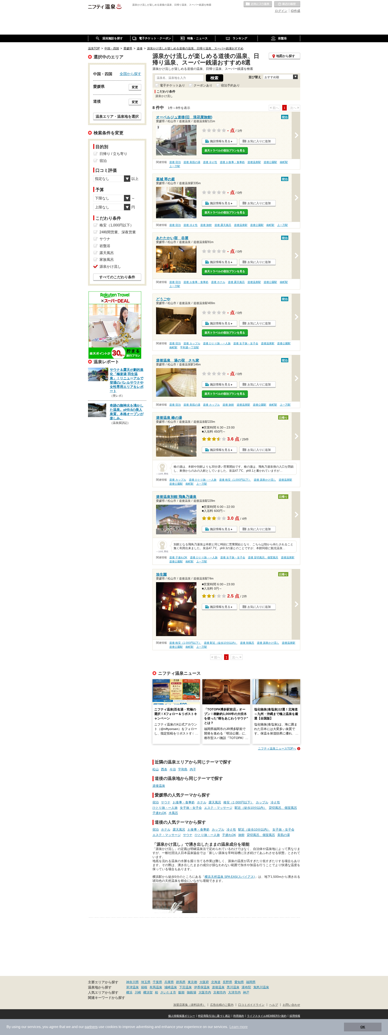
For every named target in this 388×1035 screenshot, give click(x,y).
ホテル (201, 802)
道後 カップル (191, 343)
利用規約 (238, 1015)
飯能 (181, 992)
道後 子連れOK (178, 557)
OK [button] (362, 1027)
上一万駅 (174, 166)
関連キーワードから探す (106, 998)
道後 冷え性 (210, 162)
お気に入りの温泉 (258, 4)
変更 (135, 87)
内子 (193, 769)
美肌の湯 (283, 835)
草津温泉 (132, 987)
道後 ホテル (218, 282)
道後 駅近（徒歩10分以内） (220, 642)
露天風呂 (215, 802)
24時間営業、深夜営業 (117, 232)
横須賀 (148, 992)
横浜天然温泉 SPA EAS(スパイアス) (230, 876)
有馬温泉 (156, 987)
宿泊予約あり (230, 85)
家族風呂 (106, 259)
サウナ (165, 802)
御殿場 (191, 992)
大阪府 (204, 982)
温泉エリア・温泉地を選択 (117, 116)
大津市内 (234, 992)
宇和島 (182, 769)
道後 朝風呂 (247, 642)
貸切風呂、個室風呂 (283, 807)
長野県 (227, 982)
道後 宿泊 (175, 162)
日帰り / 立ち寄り (113, 154)
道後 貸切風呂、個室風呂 (263, 557)
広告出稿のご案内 (222, 1004)
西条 (164, 769)
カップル (262, 802)
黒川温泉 (233, 987)
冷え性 (275, 802)
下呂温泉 (185, 987)
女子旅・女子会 (191, 807)
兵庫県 (169, 982)
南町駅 (284, 162)
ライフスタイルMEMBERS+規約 (267, 1015)
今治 (173, 769)
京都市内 (219, 992)
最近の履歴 (287, 4)
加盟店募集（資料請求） (189, 1004)
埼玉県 (145, 982)
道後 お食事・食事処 (232, 162)
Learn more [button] (238, 1027)
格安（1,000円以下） (238, 802)
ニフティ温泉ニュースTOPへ (277, 748)
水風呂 (173, 813)
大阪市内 (204, 992)
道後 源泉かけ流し (265, 479)
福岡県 (251, 982)
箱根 (144, 987)
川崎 (138, 992)
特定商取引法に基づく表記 (214, 1015)
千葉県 (157, 982)
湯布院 (246, 987)
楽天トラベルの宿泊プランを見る (225, 150)
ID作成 (295, 11)
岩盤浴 (104, 246)
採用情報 (294, 1015)
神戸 (246, 992)
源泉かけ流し (110, 266)
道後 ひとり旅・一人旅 (217, 343)
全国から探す (130, 74)
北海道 (215, 982)
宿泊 (155, 802)
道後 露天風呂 (222, 225)
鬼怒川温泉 (261, 987)
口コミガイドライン (251, 1004)
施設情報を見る (220, 141)
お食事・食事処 (184, 802)
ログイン (281, 11)
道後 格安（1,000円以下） (235, 479)
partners (91, 1027)
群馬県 (180, 982)
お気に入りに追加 (259, 141)
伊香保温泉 (202, 987)
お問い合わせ (291, 1004)
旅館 (241, 835)
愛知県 (239, 982)
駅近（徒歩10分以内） (251, 807)
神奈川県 (132, 982)
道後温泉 (158, 785)
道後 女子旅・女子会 (245, 343)
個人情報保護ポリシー (181, 1015)
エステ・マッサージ (218, 807)
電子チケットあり (172, 85)
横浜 (129, 992)
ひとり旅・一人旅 (165, 807)
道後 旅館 (206, 225)
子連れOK (159, 813)
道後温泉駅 (254, 162)
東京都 (192, 982)
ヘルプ (273, 1004)
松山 (155, 769)
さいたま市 (168, 992)
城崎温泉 (170, 987)
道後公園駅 (270, 162)
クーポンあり (203, 85)
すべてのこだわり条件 (117, 277)
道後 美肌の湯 (191, 162)
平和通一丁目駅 (189, 347)
